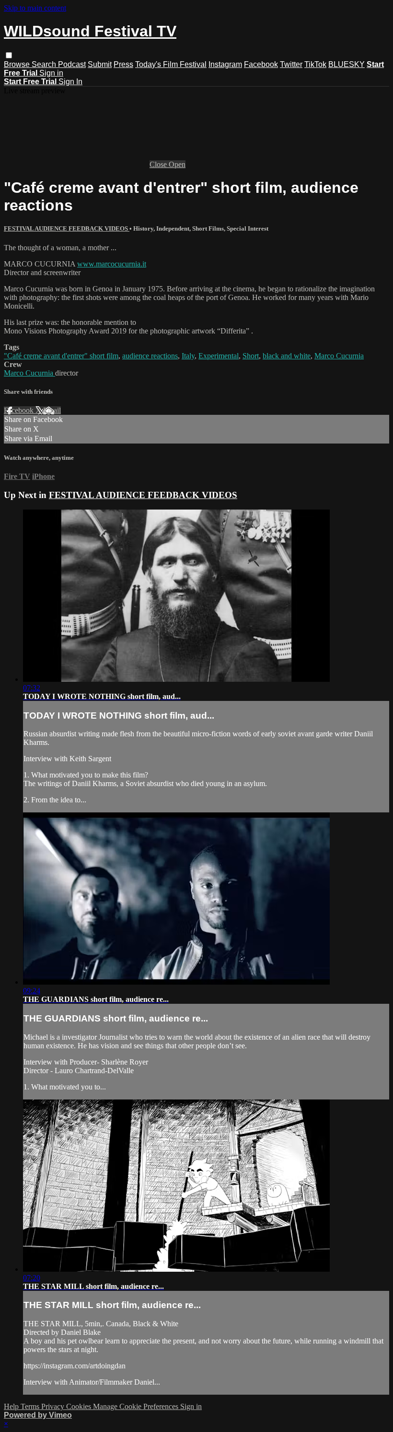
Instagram (225, 64)
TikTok (315, 64)
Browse (18, 64)
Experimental (218, 356)
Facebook (261, 64)
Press (123, 64)
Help (12, 1406)
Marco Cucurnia (339, 356)
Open (177, 164)
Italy (188, 356)
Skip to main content (35, 8)
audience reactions (150, 356)
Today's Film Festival (171, 64)
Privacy (53, 1406)
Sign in (51, 73)
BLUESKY (346, 64)
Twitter (291, 64)
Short (251, 356)
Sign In (70, 82)
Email (52, 410)
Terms (31, 1406)
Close (159, 164)
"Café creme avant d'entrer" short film (61, 356)
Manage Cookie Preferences (136, 1406)
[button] (9, 55)
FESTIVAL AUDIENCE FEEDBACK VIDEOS (66, 228)
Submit (100, 64)
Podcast (72, 64)
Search (45, 64)
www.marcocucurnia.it (111, 264)
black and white (287, 356)
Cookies (79, 1406)
